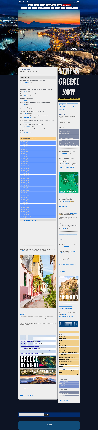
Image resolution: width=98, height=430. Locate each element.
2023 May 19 (25, 185)
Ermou (54, 5)
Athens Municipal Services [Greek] (66, 143)
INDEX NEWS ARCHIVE (28, 220)
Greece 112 (75, 8)
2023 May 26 (25, 202)
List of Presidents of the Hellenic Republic (68, 234)
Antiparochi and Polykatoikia (65, 308)
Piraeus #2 (49, 5)
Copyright (55, 410)
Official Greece (62, 338)
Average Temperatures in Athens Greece (68, 352)
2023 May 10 (25, 163)
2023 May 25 (25, 200)
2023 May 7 (24, 156)
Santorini (61, 340)
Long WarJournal (66, 201)
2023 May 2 (24, 144)
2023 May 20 (25, 187)
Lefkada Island (62, 345)
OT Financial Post (27, 122)
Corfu (52, 8)
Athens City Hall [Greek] (64, 142)
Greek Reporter (73, 213)
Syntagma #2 (23, 8)
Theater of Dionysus (63, 350)
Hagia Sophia (62, 395)
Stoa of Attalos (62, 355)
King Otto (64, 314)
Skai (25, 104)
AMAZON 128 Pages (47, 225)
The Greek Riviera (63, 206)
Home (20, 410)
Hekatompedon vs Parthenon (65, 361)
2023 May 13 (25, 171)
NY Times (26, 113)
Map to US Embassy (63, 140)
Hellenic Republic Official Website (28, 338)
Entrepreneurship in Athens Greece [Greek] (68, 145)
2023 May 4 (24, 149)
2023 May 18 (25, 183)
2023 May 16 (25, 178)
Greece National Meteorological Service (67, 370)
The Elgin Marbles (63, 354)
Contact (51, 410)
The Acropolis (62, 336)
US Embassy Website (64, 133)
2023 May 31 (25, 214)
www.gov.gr (61, 109)
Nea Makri (35, 8)
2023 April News (26, 217)
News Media (68, 8)
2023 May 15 (25, 175)
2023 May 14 (25, 173)
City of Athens (24, 348)
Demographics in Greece (64, 393)
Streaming (58, 8)
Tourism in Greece (63, 364)
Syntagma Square (63, 347)
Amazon (22, 250)
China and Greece (63, 366)
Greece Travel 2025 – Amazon (26, 395)
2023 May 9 (24, 161)
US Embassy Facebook (64, 136)
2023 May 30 (25, 212)
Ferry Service (62, 271)
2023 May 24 (25, 197)
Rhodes (61, 342)
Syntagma (36, 5)
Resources (30, 410)
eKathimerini (65, 163)
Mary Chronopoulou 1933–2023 (66, 316)
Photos (41, 410)
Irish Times (26, 132)
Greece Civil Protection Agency (27, 341)
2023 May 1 (24, 142)
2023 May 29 (25, 209)
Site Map (60, 410)
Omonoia (59, 5)
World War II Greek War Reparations (67, 357)
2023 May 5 (24, 151)
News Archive (36, 410)
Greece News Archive (64, 386)
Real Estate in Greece (64, 343)
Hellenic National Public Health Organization (30, 346)
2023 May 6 (24, 154)
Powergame (26, 82)
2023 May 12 (25, 168)
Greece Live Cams (66, 5)
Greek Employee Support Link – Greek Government (31, 353)
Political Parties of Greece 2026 (65, 306)
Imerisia (25, 91)
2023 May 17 (25, 180)
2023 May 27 (25, 204)
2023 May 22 (25, 192)
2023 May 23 (25, 195)
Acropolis (30, 5)
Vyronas (40, 8)
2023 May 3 (24, 146)
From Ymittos (46, 8)
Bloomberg (26, 95)
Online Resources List (64, 359)
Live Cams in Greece (63, 362)
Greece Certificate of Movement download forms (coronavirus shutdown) (35, 350)
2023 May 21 (25, 190)
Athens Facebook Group (64, 131)
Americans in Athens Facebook (66, 138)
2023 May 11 (25, 166)
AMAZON (22, 314)
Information (24, 410)
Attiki (30, 8)
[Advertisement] (49, 59)
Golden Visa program (28, 388)
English (39, 341)
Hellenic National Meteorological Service (68, 106)
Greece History (62, 391)
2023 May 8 (24, 159)
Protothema (65, 312)
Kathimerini (26, 86)
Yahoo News (26, 108)
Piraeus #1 (43, 5)
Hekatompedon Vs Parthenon (65, 400)
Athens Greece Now (24, 2)
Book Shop (46, 410)
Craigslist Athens (63, 129)
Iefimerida (64, 228)
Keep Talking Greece (28, 117)
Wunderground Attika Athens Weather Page (68, 374)
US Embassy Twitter (63, 135)
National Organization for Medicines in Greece (30, 343)
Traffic (63, 8)
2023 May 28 (25, 207)
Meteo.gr (61, 372)
